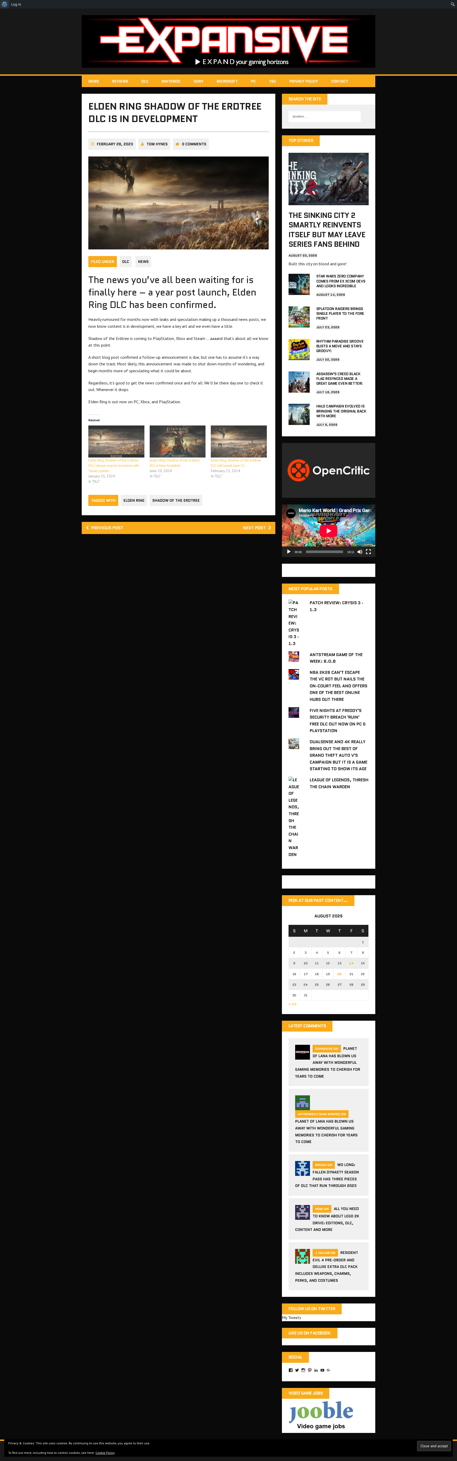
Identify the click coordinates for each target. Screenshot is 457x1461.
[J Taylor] (302, 1260)
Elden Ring (134, 500)
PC (253, 81)
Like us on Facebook (310, 1333)
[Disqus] (178, 613)
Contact (339, 81)
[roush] (302, 1172)
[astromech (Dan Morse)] (302, 1107)
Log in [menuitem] (16, 4)
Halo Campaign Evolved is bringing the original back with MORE (341, 411)
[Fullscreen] (368, 551)
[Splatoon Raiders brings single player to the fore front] (299, 323)
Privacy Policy (303, 81)
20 (339, 974)
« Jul (292, 1003)
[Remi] (302, 1216)
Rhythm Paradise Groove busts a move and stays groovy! (339, 346)
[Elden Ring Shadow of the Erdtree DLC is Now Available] (178, 441)
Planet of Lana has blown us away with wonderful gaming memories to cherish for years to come (327, 1062)
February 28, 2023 (115, 144)
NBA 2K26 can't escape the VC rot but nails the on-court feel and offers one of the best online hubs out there (338, 685)
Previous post (107, 528)
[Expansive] (228, 41)
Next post (254, 528)
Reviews (120, 81)
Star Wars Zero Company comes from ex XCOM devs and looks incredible (340, 281)
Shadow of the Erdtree (176, 500)
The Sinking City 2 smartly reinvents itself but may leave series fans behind (327, 229)
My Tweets (291, 1317)
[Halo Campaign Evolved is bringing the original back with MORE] (299, 421)
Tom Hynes (157, 144)
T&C (272, 81)
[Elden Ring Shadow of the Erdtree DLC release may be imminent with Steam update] (116, 441)
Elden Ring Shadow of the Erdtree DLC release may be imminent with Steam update (113, 465)
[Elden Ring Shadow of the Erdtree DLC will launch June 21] (239, 441)
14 (351, 963)
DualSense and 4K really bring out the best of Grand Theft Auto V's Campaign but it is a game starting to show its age (338, 755)
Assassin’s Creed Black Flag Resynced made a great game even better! (339, 378)
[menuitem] (4, 4)
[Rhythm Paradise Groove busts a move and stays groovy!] (299, 356)
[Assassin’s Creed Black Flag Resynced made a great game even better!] (299, 389)
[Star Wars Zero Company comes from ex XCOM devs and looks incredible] (299, 291)
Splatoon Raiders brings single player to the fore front (340, 313)
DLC (144, 81)
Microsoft (227, 81)
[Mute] (360, 551)
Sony (198, 81)
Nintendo (171, 81)
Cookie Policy (105, 1453)
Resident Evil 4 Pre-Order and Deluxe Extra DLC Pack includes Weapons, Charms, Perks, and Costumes (326, 1266)
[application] (328, 530)
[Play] (288, 551)
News (93, 81)
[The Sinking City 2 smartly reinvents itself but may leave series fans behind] (329, 201)
